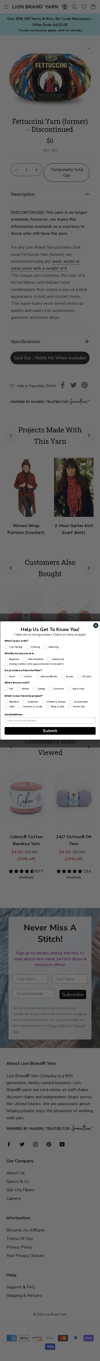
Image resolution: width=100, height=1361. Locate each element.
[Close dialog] (95, 625)
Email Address (13, 714)
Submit (50, 730)
